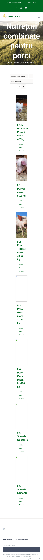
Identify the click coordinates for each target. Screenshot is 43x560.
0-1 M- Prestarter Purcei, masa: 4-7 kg (23, 132)
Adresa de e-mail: (9, 545)
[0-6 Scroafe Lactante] (21, 469)
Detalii (22, 151)
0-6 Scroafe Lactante (22, 489)
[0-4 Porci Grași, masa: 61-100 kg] (21, 352)
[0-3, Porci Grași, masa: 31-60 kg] (21, 288)
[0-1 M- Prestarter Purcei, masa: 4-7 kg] (21, 108)
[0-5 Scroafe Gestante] (21, 416)
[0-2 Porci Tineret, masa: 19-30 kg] (21, 225)
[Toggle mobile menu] (39, 17)
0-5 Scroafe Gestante (22, 436)
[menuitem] (14, 2)
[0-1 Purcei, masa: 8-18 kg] (21, 168)
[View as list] (23, 86)
